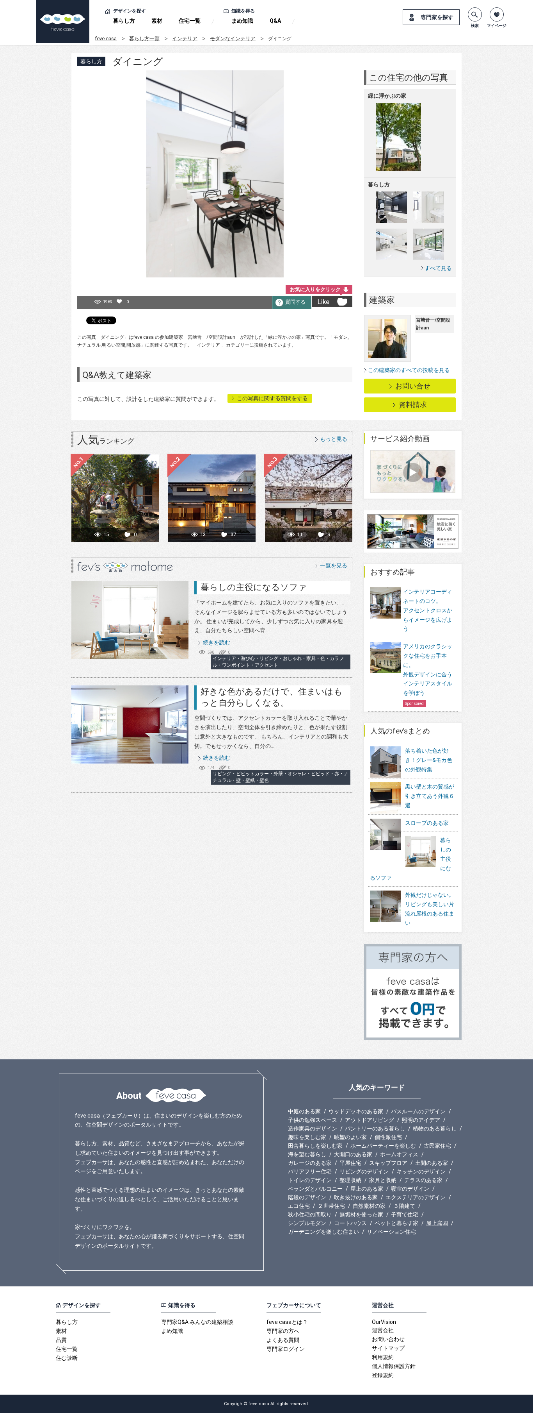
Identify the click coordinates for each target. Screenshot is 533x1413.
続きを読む (216, 642)
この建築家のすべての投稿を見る (409, 370)
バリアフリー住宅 (310, 1171)
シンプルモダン (307, 1223)
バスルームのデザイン (418, 1111)
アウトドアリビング (369, 1120)
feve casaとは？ (287, 1322)
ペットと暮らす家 (396, 1223)
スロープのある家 (427, 823)
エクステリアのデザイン (416, 1197)
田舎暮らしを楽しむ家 (315, 1146)
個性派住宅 (388, 1137)
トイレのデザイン (310, 1180)
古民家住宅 (437, 1146)
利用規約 (383, 1357)
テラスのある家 (423, 1180)
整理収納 (350, 1180)
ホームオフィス (399, 1154)
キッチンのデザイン (421, 1171)
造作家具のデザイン (312, 1128)
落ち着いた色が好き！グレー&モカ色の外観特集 (428, 760)
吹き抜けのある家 (356, 1197)
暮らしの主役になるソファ (254, 587)
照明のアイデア (421, 1120)
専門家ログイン (285, 1349)
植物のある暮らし (435, 1128)
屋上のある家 (366, 1189)
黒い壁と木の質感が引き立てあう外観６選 (429, 795)
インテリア (184, 38)
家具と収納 (382, 1180)
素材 (156, 21)
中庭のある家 (304, 1111)
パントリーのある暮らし (375, 1128)
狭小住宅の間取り (310, 1214)
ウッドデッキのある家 (356, 1111)
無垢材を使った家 (361, 1214)
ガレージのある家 (310, 1163)
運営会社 (383, 1330)
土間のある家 (431, 1163)
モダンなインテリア (233, 38)
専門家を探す (437, 17)
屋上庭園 (437, 1223)
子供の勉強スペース (312, 1120)
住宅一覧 (190, 21)
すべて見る (438, 268)
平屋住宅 (350, 1163)
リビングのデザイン (364, 1171)
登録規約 (383, 1375)
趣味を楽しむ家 (307, 1137)
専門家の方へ (282, 1331)
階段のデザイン (307, 1197)
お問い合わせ (388, 1339)
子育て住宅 (404, 1214)
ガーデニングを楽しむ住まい (323, 1232)
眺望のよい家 (350, 1137)
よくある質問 (282, 1340)
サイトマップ (388, 1348)
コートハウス (350, 1223)
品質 (61, 1340)
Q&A (275, 21)
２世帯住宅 (331, 1206)
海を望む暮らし (307, 1154)
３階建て (404, 1206)
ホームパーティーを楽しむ (383, 1146)
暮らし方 (124, 21)
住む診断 (67, 1358)
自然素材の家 (369, 1206)
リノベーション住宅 (391, 1232)
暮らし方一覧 (144, 38)
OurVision (384, 1322)
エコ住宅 (299, 1206)
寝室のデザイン (410, 1189)
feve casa (106, 38)
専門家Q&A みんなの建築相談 (197, 1322)
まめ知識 (242, 21)
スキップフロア (388, 1163)
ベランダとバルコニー (315, 1189)
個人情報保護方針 (394, 1366)
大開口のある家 (353, 1154)
